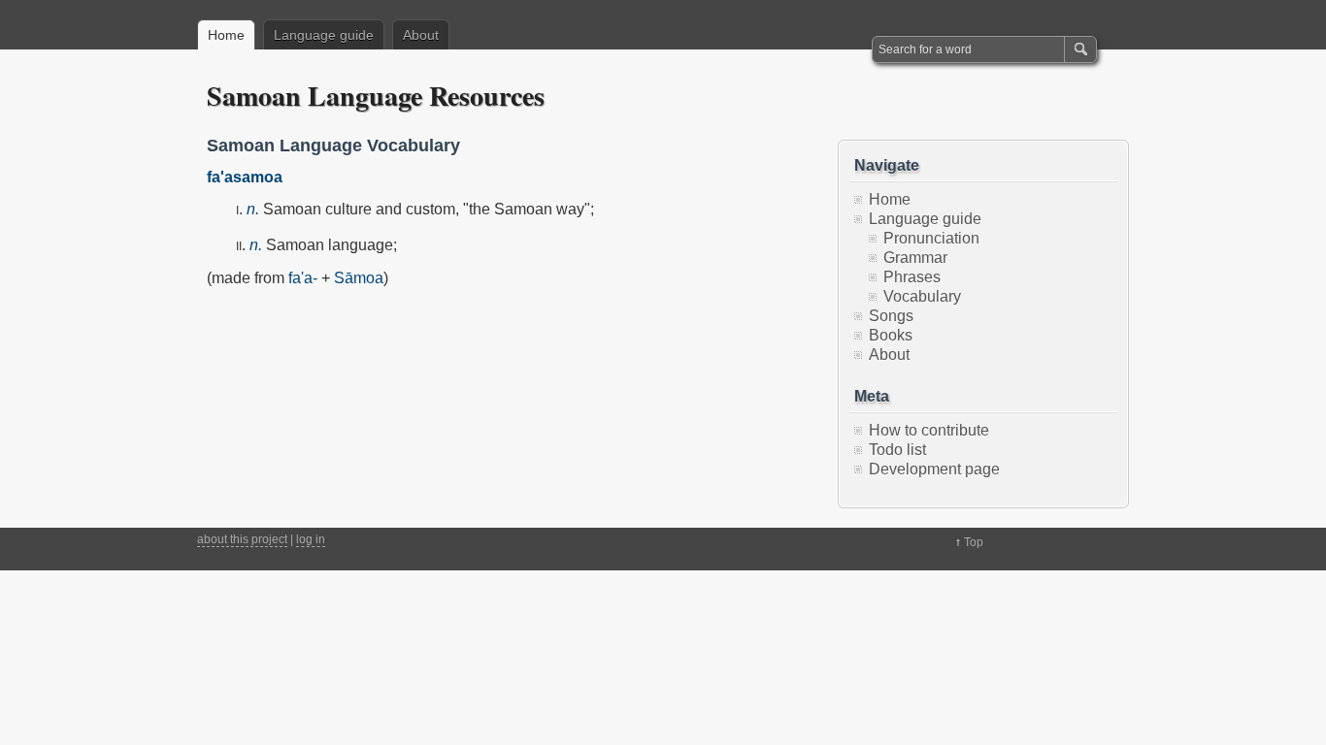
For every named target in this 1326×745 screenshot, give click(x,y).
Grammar (915, 257)
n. (253, 209)
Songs (891, 316)
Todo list (897, 449)
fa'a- (302, 278)
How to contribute (929, 430)
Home (226, 35)
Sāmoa (358, 278)
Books (890, 335)
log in (310, 539)
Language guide (324, 35)
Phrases (912, 277)
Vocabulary (922, 296)
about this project (242, 539)
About (421, 35)
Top (973, 542)
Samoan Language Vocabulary (333, 145)
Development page (934, 469)
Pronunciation (931, 238)
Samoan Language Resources (376, 95)
